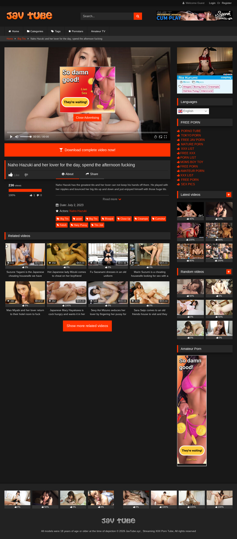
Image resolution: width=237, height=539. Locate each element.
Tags (58, 31)
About (69, 174)
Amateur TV (98, 31)
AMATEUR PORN (192, 170)
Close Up (125, 218)
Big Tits (22, 38)
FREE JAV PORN (192, 139)
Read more (110, 199)
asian (79, 218)
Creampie (143, 218)
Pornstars (77, 31)
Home (15, 31)
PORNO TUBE (190, 131)
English (188, 111)
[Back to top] (225, 528)
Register (227, 2)
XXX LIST (187, 148)
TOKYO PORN (190, 135)
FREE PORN (189, 166)
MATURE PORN (191, 144)
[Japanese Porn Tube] (29, 16)
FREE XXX (187, 153)
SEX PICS (187, 184)
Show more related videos (87, 326)
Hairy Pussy (80, 225)
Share (93, 174)
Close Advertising (87, 117)
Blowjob (109, 218)
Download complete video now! (90, 150)
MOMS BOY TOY (191, 162)
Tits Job (98, 225)
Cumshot (160, 218)
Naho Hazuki (78, 211)
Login (212, 2)
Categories (36, 31)
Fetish (63, 225)
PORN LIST (188, 157)
